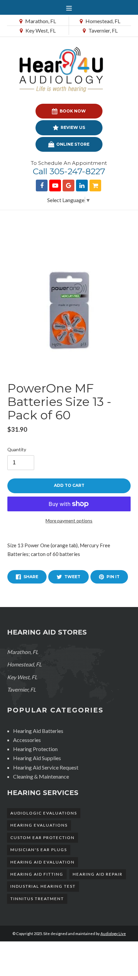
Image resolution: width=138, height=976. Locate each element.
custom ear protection (42, 837)
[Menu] (69, 7)
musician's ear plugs (38, 849)
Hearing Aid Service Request (45, 767)
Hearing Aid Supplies (37, 758)
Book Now (72, 110)
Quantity (16, 449)
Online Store (72, 144)
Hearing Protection (35, 749)
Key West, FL (40, 30)
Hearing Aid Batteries (38, 731)
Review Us (72, 127)
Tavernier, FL (102, 30)
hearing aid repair (98, 874)
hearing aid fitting (36, 874)
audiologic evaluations (43, 813)
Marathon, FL (40, 21)
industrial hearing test (43, 886)
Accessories (27, 740)
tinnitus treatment (37, 898)
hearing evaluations (39, 825)
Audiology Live (113, 933)
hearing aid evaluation (42, 862)
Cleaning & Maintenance (41, 776)
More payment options (69, 520)
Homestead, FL (102, 21)
